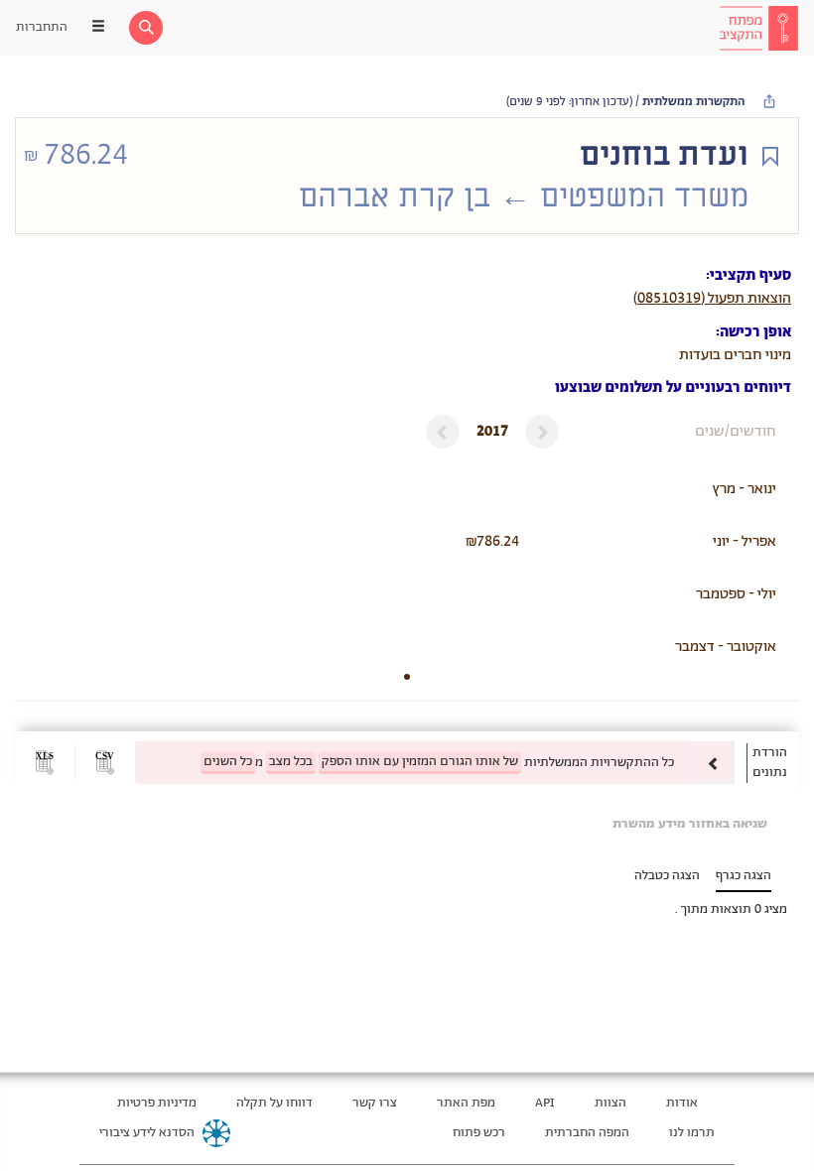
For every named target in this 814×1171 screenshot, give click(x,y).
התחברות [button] (42, 27)
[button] (104, 762)
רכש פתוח (479, 1132)
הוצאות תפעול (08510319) (712, 298)
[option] (435, 762)
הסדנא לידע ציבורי (147, 1132)
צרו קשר (374, 1103)
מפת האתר (466, 1103)
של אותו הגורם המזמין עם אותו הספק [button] (420, 761)
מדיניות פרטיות (157, 1103)
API (545, 1103)
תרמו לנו (692, 1132)
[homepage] (758, 28)
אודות (682, 1103)
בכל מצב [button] (291, 761)
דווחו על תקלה (274, 1103)
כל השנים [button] (228, 761)
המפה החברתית (587, 1132)
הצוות (610, 1103)
